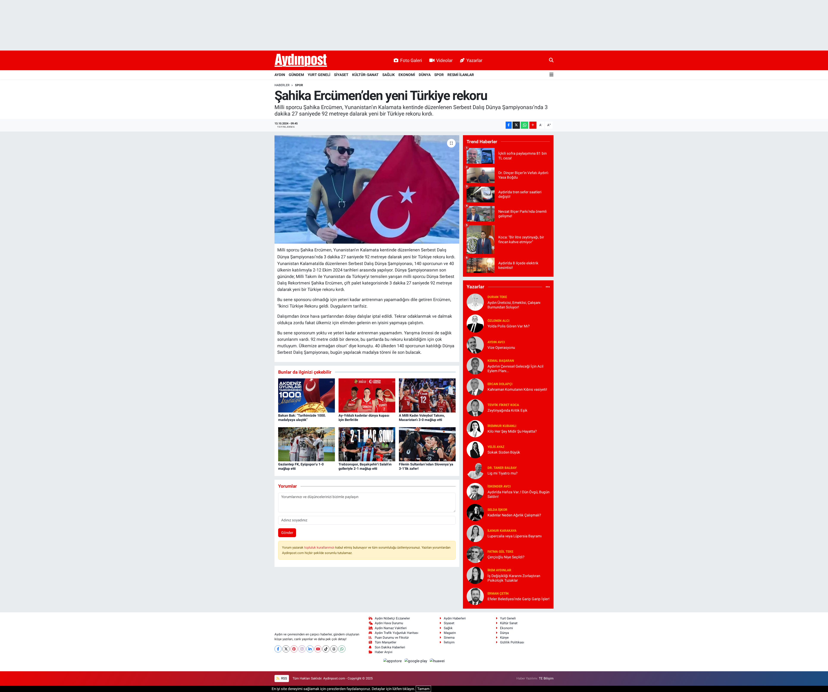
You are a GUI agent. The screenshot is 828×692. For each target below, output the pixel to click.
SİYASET (341, 75)
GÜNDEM (296, 75)
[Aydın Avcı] (475, 344)
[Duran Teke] (475, 302)
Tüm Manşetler (385, 642)
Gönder (287, 532)
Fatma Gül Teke (500, 552)
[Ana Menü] (551, 74)
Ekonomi (506, 628)
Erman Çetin (498, 593)
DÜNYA (425, 75)
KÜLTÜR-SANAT (365, 75)
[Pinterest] (294, 648)
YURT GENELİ (319, 75)
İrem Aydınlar (499, 570)
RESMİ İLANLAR (460, 75)
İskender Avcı (499, 486)
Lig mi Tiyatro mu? (503, 473)
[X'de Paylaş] (516, 125)
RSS (283, 678)
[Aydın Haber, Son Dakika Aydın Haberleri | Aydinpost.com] (300, 60)
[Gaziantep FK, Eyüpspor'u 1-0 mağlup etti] (306, 444)
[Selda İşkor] (475, 512)
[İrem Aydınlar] (475, 575)
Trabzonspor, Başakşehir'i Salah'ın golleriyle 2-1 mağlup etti (365, 466)
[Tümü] (548, 287)
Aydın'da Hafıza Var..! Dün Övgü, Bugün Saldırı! (518, 494)
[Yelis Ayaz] (475, 449)
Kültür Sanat (509, 623)
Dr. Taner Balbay (502, 468)
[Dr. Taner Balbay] (475, 470)
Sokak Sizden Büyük (504, 452)
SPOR (439, 75)
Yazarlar (474, 60)
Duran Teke (497, 297)
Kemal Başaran (501, 361)
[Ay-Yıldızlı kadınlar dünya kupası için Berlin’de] (367, 395)
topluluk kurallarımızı (319, 547)
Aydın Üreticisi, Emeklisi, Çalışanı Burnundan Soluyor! (514, 304)
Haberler (282, 85)
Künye (504, 638)
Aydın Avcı (496, 342)
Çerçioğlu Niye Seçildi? (506, 557)
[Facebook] (278, 648)
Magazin (450, 633)
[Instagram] (302, 648)
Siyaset (449, 623)
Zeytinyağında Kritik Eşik (507, 410)
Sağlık (448, 628)
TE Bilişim (546, 678)
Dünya (504, 633)
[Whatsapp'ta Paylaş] (524, 125)
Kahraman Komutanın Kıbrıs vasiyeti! (517, 389)
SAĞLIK (388, 75)
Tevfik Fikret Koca (503, 405)
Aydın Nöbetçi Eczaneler (392, 618)
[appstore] (393, 661)
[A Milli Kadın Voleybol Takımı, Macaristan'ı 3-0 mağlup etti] (427, 395)
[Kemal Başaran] (475, 365)
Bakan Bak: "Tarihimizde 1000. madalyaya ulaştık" (302, 417)
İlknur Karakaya (502, 531)
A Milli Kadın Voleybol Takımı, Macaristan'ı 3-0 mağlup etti (422, 417)
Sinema (449, 638)
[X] (286, 648)
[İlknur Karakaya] (475, 533)
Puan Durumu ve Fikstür (392, 638)
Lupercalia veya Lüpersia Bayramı (515, 536)
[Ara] (551, 60)
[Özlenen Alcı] (475, 323)
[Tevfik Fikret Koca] (475, 407)
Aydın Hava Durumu (389, 623)
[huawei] (437, 661)
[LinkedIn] (310, 648)
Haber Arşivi (383, 652)
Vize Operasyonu (501, 347)
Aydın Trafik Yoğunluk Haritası (396, 633)
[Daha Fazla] (532, 125)
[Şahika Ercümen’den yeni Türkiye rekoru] (366, 189)
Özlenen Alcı (498, 321)
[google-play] (416, 661)
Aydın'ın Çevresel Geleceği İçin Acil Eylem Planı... (515, 368)
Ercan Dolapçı (500, 384)
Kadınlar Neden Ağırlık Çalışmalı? (514, 515)
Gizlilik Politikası (512, 642)
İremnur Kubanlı (502, 426)
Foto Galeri (411, 60)
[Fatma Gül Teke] (475, 554)
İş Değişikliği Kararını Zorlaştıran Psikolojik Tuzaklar (514, 578)
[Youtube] (317, 648)
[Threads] (333, 648)
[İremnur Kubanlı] (475, 428)
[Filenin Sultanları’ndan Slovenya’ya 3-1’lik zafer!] (427, 444)
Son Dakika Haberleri (390, 647)
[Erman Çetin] (475, 596)
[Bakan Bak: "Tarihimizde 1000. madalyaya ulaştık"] (306, 395)
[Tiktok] (325, 648)
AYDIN (279, 75)
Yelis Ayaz (496, 447)
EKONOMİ (406, 75)
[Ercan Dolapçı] (475, 386)
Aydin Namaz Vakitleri (391, 628)
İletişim (449, 642)
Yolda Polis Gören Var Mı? (509, 326)
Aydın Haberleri (455, 618)
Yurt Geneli (508, 618)
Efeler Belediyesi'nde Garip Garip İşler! (518, 599)
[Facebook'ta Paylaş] (509, 125)
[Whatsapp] (341, 648)
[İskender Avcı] (475, 491)
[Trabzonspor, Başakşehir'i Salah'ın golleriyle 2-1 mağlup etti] (367, 444)
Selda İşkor (497, 510)
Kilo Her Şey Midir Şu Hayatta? (512, 431)
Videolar (444, 60)
